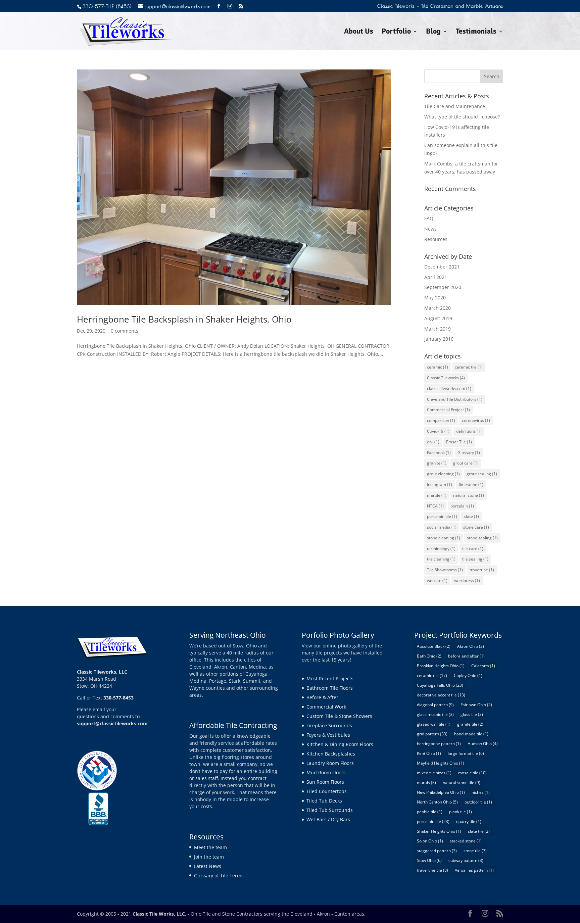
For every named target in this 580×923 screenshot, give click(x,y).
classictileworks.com (449, 388)
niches (481, 792)
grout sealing (482, 474)
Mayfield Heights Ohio (440, 763)
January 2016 (438, 339)
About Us (358, 32)
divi (433, 442)
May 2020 (435, 297)
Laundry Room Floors (330, 763)
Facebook (439, 452)
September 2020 (442, 287)
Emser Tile (459, 442)
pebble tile (429, 812)
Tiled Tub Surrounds (329, 810)
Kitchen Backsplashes (330, 753)
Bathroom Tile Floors (329, 688)
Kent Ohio (429, 753)
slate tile (479, 831)
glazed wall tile (433, 724)
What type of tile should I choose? (462, 116)
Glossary (468, 452)
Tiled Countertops (326, 791)
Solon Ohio (430, 841)
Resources (435, 239)
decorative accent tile (441, 695)
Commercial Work (326, 706)
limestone (471, 484)
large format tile (466, 753)
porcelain (462, 506)
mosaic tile (472, 773)
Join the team (209, 857)
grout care (466, 463)
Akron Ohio (470, 646)
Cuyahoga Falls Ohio (440, 685)
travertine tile (432, 870)
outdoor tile (478, 802)
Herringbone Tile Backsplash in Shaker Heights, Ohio (184, 319)
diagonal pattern (435, 705)
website (437, 580)
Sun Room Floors (325, 782)
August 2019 (438, 318)
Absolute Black (433, 646)
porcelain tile (442, 516)
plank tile (460, 812)
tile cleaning (441, 559)
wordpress (467, 580)
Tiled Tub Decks (324, 800)
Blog (433, 32)
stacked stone (466, 841)
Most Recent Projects (329, 678)
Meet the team (210, 847)
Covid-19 (438, 431)
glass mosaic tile (435, 714)
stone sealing (482, 538)
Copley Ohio (468, 675)
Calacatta (483, 666)
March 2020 (437, 308)
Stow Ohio (429, 860)
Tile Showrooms (445, 570)
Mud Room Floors (326, 772)
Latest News (207, 866)
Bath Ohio (429, 656)
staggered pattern (437, 851)
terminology (441, 548)
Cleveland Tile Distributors (454, 399)
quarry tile (468, 821)
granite (436, 463)
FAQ (428, 218)
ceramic (437, 367)
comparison (441, 420)
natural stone (468, 495)
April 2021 (435, 277)
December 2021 (442, 266)
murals (426, 782)
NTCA (435, 506)
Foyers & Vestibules (328, 735)
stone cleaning (443, 538)
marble (436, 495)
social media (441, 527)
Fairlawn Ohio (476, 705)
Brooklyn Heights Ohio (441, 666)
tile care (472, 548)
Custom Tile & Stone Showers (339, 716)
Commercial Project (448, 409)
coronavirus (476, 420)
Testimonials (476, 32)
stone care (476, 527)
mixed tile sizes (434, 773)
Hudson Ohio (483, 743)
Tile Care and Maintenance (454, 106)
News (430, 229)
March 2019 (437, 329)
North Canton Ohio (437, 802)
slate (471, 516)
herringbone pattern (439, 743)
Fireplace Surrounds (329, 725)
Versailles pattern (474, 870)
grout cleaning (443, 474)
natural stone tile (461, 782)
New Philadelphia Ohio (441, 792)
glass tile (472, 714)
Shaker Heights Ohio (439, 831)
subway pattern (465, 860)
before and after (466, 656)
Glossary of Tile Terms (219, 875)
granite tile (470, 724)
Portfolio (396, 32)
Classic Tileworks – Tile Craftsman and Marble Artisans (440, 6)
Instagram (439, 484)
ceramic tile (469, 367)
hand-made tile (471, 734)
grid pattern (432, 734)
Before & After (322, 697)
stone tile (475, 851)
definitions (469, 431)
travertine (482, 570)
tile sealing (475, 559)
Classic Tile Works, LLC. (159, 914)
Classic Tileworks (446, 378)
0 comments (124, 331)
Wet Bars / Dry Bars (328, 819)
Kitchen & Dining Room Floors (339, 744)
